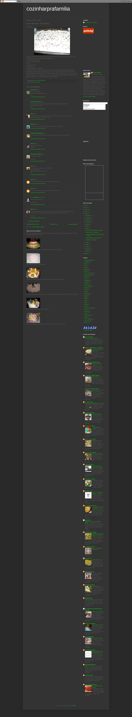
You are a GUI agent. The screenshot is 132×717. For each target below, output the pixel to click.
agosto (88, 224)
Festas (86, 289)
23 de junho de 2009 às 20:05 (38, 138)
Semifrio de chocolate (91, 240)
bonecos (86, 276)
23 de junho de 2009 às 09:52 (38, 128)
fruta (85, 291)
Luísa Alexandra (89, 337)
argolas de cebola (89, 599)
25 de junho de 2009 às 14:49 (38, 183)
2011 (86, 209)
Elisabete (33, 124)
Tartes (85, 317)
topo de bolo (87, 320)
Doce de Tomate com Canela (91, 338)
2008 (86, 253)
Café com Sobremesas (91, 684)
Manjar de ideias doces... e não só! (93, 347)
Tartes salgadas (88, 319)
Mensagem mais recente (33, 224)
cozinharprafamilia (48, 9)
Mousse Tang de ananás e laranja (94, 230)
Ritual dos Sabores (90, 585)
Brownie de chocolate (97, 363)
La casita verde (89, 402)
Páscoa (86, 304)
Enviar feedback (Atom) (38, 227)
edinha (32, 143)
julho (87, 226)
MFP (85, 298)
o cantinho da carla (90, 546)
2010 (86, 211)
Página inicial (53, 224)
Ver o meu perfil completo (89, 96)
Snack (85, 313)
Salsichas (86, 311)
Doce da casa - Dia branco (92, 232)
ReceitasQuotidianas (90, 664)
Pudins (86, 309)
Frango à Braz (95, 559)
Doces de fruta (88, 286)
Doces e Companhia (90, 623)
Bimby (85, 271)
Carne (85, 278)
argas (32, 179)
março (87, 246)
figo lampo (87, 520)
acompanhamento (88, 260)
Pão (85, 302)
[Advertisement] (91, 43)
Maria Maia (33, 89)
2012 (86, 207)
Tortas (85, 322)
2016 (86, 205)
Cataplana (87, 280)
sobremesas (37, 82)
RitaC (32, 209)
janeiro (88, 251)
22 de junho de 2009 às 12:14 (38, 119)
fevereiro (88, 249)
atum (85, 265)
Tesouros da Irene (89, 571)
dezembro (88, 215)
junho (87, 228)
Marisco (86, 295)
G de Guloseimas (89, 636)
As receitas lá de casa (90, 505)
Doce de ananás (95, 390)
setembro (88, 222)
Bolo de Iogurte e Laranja (97, 624)
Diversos (86, 284)
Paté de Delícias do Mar (97, 638)
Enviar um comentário (34, 221)
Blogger (74, 705)
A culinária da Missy (90, 479)
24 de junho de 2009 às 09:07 (38, 149)
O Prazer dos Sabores (90, 452)
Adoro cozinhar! (97, 72)
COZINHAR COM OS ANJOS (92, 375)
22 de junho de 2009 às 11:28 (38, 109)
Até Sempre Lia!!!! (96, 586)
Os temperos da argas (90, 532)
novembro (88, 218)
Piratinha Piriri (88, 491)
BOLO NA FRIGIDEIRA (97, 453)
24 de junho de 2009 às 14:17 (38, 161)
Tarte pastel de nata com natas (93, 237)
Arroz (85, 263)
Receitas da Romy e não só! (92, 388)
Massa (86, 297)
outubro (88, 220)
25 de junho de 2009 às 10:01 (38, 174)
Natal (85, 300)
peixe (85, 306)
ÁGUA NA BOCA (89, 464)
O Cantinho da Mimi (90, 650)
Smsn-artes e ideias (36, 154)
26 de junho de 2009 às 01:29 (38, 204)
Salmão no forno (95, 440)
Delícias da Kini (89, 675)
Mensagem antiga (72, 224)
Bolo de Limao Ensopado (97, 611)
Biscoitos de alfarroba (97, 414)
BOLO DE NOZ (95, 376)
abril (87, 244)
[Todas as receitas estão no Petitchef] (88, 33)
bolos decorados (88, 273)
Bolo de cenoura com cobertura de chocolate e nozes (97, 467)
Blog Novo (87, 666)
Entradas (86, 287)
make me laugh (88, 330)
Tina (32, 166)
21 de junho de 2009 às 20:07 (38, 97)
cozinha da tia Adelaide (36, 133)
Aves (85, 267)
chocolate (86, 282)
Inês (32, 113)
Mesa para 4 (88, 558)
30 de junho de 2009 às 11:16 (38, 218)
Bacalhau (86, 269)
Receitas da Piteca (35, 101)
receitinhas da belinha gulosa (92, 362)
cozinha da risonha (90, 426)
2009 (86, 214)
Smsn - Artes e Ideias (90, 439)
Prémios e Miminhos (89, 308)
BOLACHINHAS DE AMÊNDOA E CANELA (94, 403)
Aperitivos (86, 262)
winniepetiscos (89, 598)
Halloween (87, 293)
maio (87, 242)
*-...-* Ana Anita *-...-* (36, 197)
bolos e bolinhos (88, 275)
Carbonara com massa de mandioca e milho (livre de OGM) (97, 535)
